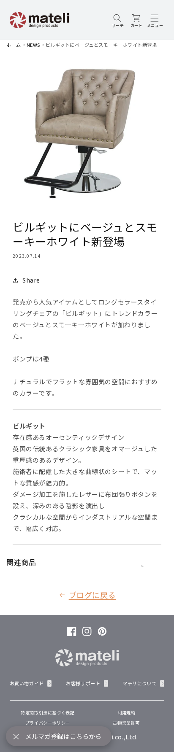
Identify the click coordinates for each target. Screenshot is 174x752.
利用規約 (126, 712)
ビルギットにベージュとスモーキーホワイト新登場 (101, 45)
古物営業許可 (126, 723)
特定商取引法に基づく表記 (47, 712)
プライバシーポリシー (47, 723)
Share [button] (31, 280)
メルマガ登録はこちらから (63, 736)
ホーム (13, 45)
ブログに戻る (92, 594)
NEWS (33, 45)
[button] (118, 20)
